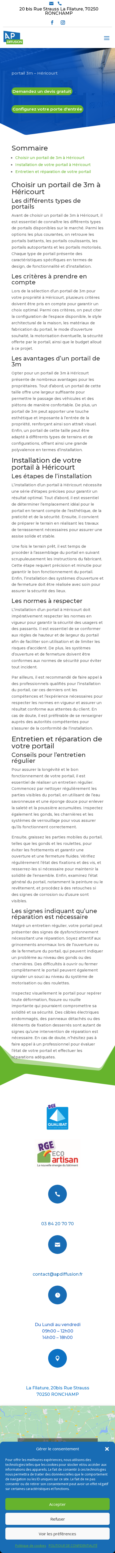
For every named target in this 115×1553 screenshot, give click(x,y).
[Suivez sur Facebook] (52, 22)
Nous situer (57, 1378)
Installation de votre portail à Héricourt (53, 164)
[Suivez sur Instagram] (63, 22)
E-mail (57, 1265)
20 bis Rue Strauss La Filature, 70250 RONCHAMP (58, 11)
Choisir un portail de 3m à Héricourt (50, 157)
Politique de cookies (30, 1545)
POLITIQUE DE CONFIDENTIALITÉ (73, 1545)
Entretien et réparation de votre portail (53, 171)
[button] (107, 1449)
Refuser (57, 1519)
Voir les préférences (57, 1533)
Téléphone (57, 1214)
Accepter (57, 1504)
